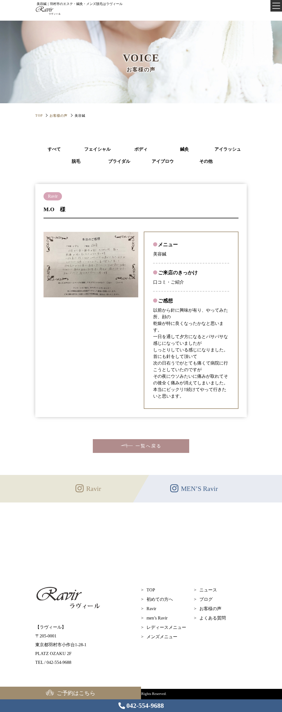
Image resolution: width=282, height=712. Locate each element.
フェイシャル (97, 149)
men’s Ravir (157, 618)
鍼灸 (184, 149)
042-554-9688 (145, 705)
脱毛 (76, 161)
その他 (206, 161)
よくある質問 (212, 618)
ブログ (206, 599)
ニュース (208, 590)
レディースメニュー (166, 627)
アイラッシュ (228, 149)
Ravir (151, 608)
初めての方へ (160, 599)
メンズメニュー (162, 636)
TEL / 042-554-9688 (53, 662)
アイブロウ (163, 161)
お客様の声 (58, 116)
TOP (151, 590)
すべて (54, 149)
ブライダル (119, 161)
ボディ (141, 149)
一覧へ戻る (148, 446)
